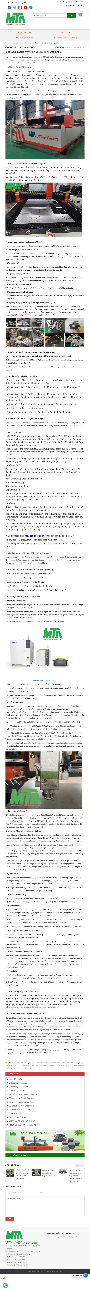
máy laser (15, 1068)
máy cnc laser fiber (56, 1065)
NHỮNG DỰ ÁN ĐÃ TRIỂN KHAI (22, 1125)
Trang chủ (8, 43)
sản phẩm (79, 2)
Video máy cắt (15, 1113)
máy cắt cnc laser (37, 1063)
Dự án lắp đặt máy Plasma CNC (22, 1109)
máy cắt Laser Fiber (21, 811)
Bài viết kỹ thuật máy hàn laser (22, 1098)
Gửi (10, 1219)
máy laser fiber (27, 1068)
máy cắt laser (72, 1063)
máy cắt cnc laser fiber (56, 1063)
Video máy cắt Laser (18, 1090)
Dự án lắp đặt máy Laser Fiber (21, 1106)
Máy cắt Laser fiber (13, 423)
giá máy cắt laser (21, 1063)
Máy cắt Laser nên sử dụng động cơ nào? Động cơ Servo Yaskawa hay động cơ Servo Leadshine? (75, 1175)
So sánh (3, 1278)
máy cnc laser (41, 1065)
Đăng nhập (70, 5)
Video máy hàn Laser (18, 1083)
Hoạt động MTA (15, 1079)
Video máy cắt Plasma (18, 1087)
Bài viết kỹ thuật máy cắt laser (23, 43)
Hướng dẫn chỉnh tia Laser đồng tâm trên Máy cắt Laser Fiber (48, 1173)
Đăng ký (82, 5)
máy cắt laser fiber (26, 1065)
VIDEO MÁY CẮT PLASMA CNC (22, 1121)
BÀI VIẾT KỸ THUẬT (17, 1117)
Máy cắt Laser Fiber (18, 67)
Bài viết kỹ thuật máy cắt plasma (23, 1094)
